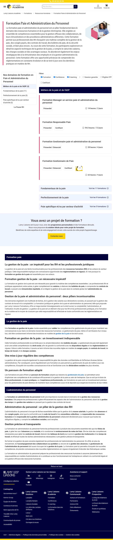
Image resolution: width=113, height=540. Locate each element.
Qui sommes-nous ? (10, 493)
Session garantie (91, 77)
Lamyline (29, 498)
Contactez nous (56, 236)
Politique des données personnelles (35, 535)
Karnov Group (8, 497)
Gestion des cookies (72, 535)
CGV (5, 535)
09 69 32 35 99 (58, 1)
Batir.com (29, 516)
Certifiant (46, 83)
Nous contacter (75, 476)
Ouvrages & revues (32, 522)
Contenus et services (11, 506)
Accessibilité (8, 524)
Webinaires (96, 512)
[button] (106, 6)
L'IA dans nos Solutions (33, 519)
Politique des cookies (56, 535)
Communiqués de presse (12, 520)
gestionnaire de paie (75, 375)
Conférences (52, 501)
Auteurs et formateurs (77, 498)
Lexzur (28, 513)
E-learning (73, 77)
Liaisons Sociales (32, 504)
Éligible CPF (107, 77)
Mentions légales (15, 535)
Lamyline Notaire (31, 501)
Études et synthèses (99, 509)
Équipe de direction (10, 502)
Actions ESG (74, 504)
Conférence (59, 77)
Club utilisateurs (75, 507)
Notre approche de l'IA (11, 510)
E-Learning (51, 504)
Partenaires (74, 501)
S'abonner (73, 479)
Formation (46, 77)
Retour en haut (56, 466)
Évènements (74, 510)
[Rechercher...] (75, 6)
